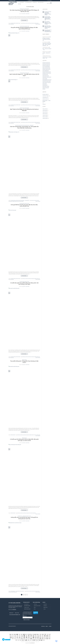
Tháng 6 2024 (45, 113)
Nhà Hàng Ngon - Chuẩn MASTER (29, 125)
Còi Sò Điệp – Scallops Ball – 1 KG (47, 52)
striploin (46, 82)
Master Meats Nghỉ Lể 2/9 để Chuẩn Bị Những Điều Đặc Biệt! (48, 31)
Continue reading (24, 20)
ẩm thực (24, 23)
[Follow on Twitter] (41, 0)
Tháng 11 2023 (45, 116)
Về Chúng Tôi (23, 641)
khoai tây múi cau (48, 71)
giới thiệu (44, 69)
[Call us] (30, 626)
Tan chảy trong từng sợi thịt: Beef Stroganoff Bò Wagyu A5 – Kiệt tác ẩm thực (24, 10)
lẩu (39, 104)
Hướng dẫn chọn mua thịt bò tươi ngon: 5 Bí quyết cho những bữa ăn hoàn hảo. (24, 517)
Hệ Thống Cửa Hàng (28, 641)
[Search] (18, 2)
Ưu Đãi (44, 104)
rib (48, 79)
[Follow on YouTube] (34, 626)
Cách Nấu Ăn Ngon (17, 23)
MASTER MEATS (22, 2)
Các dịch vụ (45, 605)
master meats (44, 75)
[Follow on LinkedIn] (45, 0)
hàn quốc (44, 71)
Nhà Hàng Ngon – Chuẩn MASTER (46, 101)
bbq (32, 23)
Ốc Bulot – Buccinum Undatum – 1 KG (47, 48)
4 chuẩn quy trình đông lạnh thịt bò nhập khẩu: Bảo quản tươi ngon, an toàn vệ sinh (24, 439)
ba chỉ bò (26, 23)
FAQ (38, 641)
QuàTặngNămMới (45, 79)
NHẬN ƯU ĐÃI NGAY (26, 619)
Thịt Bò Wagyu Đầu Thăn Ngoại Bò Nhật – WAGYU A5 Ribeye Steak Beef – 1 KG (47, 44)
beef (33, 23)
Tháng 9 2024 (45, 108)
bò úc (43, 66)
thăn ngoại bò (44, 83)
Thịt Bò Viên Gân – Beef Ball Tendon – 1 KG (47, 58)
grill (43, 70)
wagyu (48, 86)
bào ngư (44, 65)
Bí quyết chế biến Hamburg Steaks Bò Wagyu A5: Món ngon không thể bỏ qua (24, 28)
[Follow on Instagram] (26, 626)
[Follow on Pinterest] (31, 626)
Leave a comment (38, 70)
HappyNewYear (46, 70)
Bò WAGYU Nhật (13, 23)
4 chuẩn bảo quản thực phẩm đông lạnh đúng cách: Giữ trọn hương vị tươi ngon (24, 283)
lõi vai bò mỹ (44, 74)
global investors (36, 23)
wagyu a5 (47, 87)
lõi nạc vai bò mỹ (48, 73)
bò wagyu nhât (48, 65)
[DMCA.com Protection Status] (35, 612)
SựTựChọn (49, 82)
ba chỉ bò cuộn (29, 23)
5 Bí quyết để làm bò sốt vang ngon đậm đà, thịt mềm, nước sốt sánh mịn (24, 205)
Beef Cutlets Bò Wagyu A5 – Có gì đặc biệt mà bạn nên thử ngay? (24, 74)
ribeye (13, 70)
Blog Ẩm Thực (35, 2)
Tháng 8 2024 (45, 110)
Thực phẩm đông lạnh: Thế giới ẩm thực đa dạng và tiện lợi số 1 (24, 361)
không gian (44, 73)
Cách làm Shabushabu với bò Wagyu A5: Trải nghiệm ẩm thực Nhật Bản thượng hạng (24, 127)
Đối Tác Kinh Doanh (40, 2)
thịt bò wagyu (44, 86)
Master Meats (27, 13)
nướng (11, 70)
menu (43, 78)
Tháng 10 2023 (45, 118)
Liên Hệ (37, 641)
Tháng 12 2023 (45, 115)
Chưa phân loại (45, 97)
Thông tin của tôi (26, 607)
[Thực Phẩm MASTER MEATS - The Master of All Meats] (13, 3)
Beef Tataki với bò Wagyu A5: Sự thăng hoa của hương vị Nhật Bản (24, 109)
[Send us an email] (42, 0)
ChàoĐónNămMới (47, 66)
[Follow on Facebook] (25, 626)
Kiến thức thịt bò (22, 125)
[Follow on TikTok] (27, 626)
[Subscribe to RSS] (44, 0)
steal (43, 82)
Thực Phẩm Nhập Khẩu (28, 2)
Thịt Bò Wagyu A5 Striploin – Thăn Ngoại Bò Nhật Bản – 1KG (47, 38)
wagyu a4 (44, 87)
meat (9, 70)
